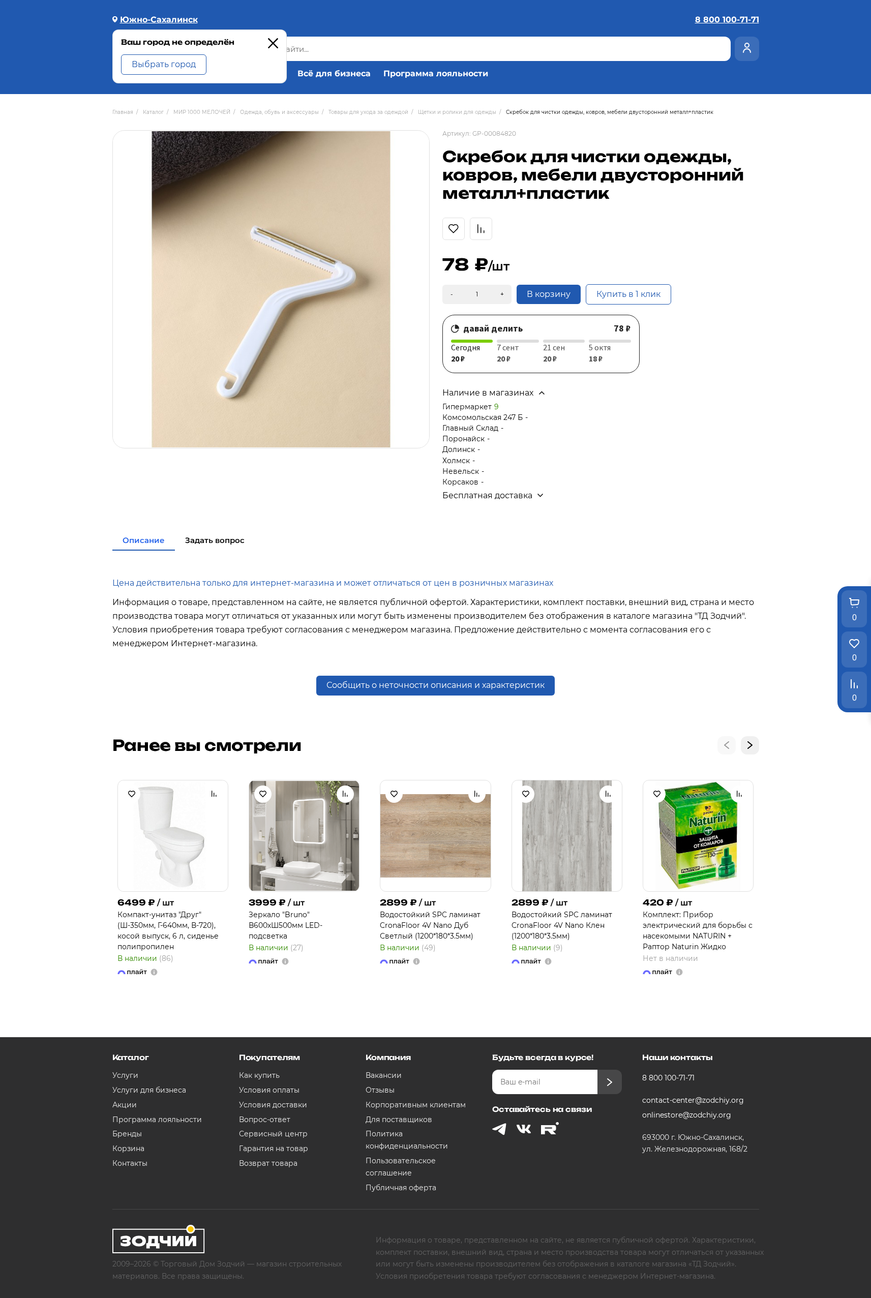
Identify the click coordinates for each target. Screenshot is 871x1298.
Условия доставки (273, 1104)
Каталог (130, 1057)
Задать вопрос (215, 540)
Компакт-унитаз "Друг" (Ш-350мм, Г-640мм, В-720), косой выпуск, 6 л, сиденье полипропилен (168, 930)
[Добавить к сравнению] (214, 794)
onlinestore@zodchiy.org (686, 1115)
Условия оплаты (269, 1090)
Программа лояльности (435, 73)
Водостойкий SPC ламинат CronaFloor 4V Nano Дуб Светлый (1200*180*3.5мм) (430, 925)
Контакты (129, 1163)
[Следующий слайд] (750, 745)
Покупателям (269, 1057)
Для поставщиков (399, 1119)
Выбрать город (164, 64)
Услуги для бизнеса (149, 1090)
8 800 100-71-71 (668, 1077)
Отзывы (380, 1090)
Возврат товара (268, 1163)
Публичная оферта (401, 1187)
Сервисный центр (273, 1133)
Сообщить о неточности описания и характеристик (435, 685)
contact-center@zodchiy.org (693, 1100)
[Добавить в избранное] (131, 794)
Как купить (259, 1075)
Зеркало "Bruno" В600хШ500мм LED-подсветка (285, 925)
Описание (144, 540)
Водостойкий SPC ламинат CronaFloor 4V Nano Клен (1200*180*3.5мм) (562, 925)
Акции (124, 1104)
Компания (388, 1057)
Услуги (125, 1075)
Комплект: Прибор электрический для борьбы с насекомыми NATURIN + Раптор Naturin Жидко (698, 930)
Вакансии (384, 1075)
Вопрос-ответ (264, 1119)
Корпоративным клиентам (416, 1104)
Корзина (128, 1148)
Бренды (127, 1133)
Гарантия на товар (273, 1148)
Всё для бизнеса (334, 73)
